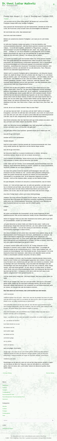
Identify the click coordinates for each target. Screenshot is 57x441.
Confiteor (5, 387)
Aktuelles (5, 406)
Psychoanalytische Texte (8, 394)
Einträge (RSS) (42, 438)
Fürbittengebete (6, 392)
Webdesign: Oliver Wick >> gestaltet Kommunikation (25, 438)
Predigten (5, 390)
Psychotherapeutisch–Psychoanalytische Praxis (14, 396)
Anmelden (49, 438)
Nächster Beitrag (50, 373)
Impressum (5, 399)
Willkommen (5, 385)
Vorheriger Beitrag (7, 373)
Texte (4, 415)
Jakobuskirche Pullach (8, 428)
